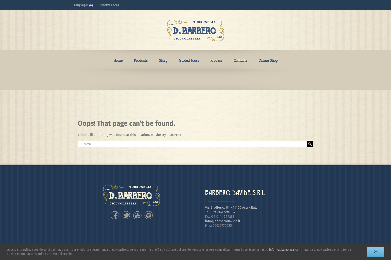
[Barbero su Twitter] (126, 212)
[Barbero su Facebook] (115, 212)
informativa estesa (281, 249)
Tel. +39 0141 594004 (220, 212)
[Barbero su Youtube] (137, 212)
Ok (376, 252)
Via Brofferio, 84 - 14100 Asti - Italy (231, 207)
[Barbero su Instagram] (148, 212)
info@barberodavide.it (222, 221)
